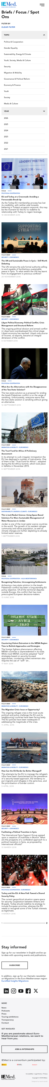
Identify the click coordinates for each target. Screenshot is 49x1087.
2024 (6, 131)
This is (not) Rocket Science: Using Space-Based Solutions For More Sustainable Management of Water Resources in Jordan (23, 518)
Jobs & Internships (24, 1049)
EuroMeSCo (14, 257)
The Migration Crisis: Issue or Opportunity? (21, 710)
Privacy (45, 1074)
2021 (6, 149)
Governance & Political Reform (17, 79)
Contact (5, 1023)
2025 (6, 124)
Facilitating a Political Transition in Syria (19, 832)
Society (7, 98)
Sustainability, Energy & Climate (17, 54)
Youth (6, 91)
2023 (6, 137)
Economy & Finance (12, 85)
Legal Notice (38, 1074)
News (4, 1008)
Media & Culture (11, 104)
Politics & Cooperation (13, 42)
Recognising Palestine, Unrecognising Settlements (24, 582)
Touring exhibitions (10, 1017)
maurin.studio (43, 1081)
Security (7, 67)
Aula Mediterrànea (29, 578)
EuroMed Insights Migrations (15, 981)
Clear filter (8, 27)
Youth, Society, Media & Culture (17, 61)
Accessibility (29, 1074)
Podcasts (6, 1011)
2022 (6, 143)
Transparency (8, 1020)
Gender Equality (11, 48)
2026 (6, 118)
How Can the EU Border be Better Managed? (21, 771)
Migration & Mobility (13, 73)
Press (4, 1014)
